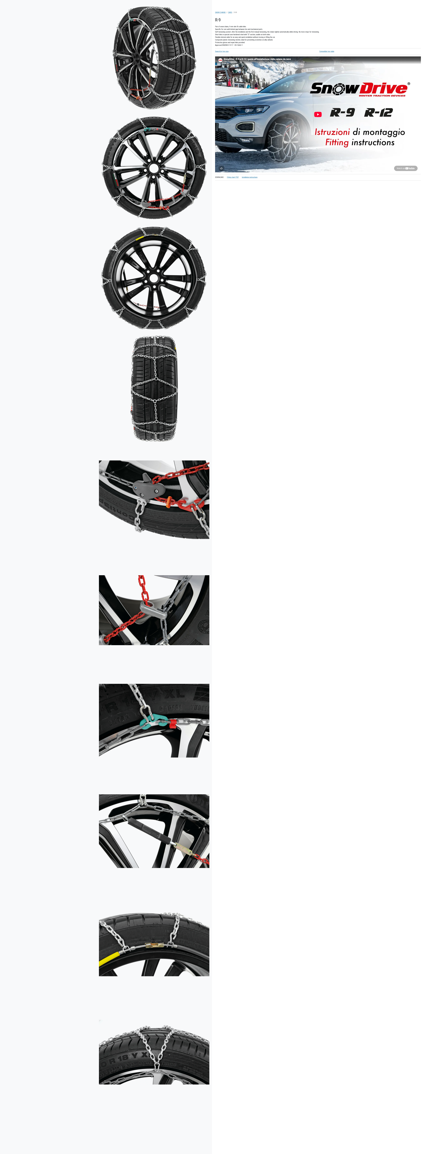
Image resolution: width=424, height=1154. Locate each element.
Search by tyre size (222, 51)
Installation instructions (249, 177)
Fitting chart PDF (233, 177)
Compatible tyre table (326, 51)
